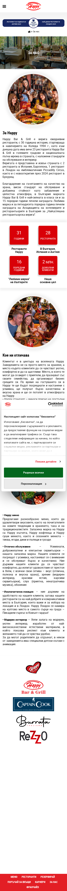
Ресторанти (29, 877)
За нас (36, 31)
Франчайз (32, 887)
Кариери (40, 882)
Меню (14, 877)
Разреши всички (33, 472)
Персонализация (31, 483)
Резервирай (48, 877)
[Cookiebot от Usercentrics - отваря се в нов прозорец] (48, 404)
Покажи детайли (45, 461)
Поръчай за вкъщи (19, 882)
